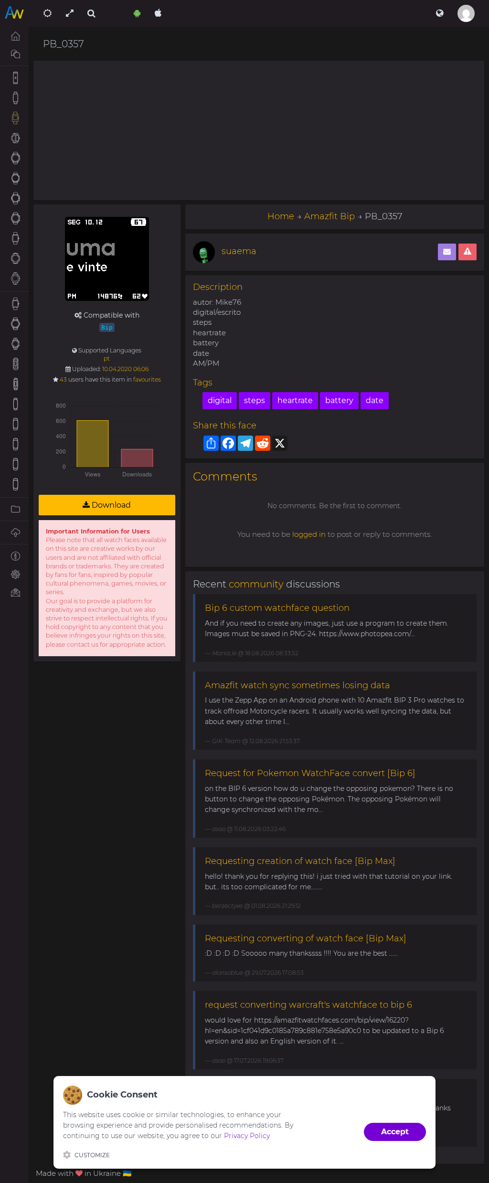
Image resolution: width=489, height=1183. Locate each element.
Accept (395, 1131)
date (374, 400)
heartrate (295, 400)
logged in (309, 534)
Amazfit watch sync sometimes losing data (297, 685)
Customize (92, 1155)
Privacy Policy (247, 1135)
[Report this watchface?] (467, 252)
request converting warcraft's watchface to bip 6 (308, 1005)
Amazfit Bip (329, 216)
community (256, 584)
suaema (239, 251)
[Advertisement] (258, 130)
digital (220, 400)
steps (254, 400)
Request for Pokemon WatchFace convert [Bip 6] (310, 773)
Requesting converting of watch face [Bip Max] (305, 938)
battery (339, 400)
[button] (439, 13)
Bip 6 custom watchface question (277, 608)
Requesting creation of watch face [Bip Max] (300, 861)
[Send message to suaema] (447, 252)
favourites (147, 379)
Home (280, 216)
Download (110, 505)
